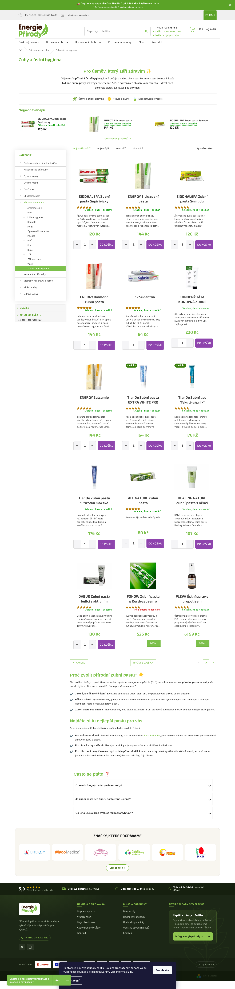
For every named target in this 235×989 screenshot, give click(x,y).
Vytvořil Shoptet (210, 975)
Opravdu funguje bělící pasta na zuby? (98, 785)
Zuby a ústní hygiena (38, 268)
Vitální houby (30, 287)
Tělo (29, 254)
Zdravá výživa (31, 294)
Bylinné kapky (31, 176)
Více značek (116, 868)
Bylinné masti (31, 183)
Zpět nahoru (208, 964)
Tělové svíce (34, 259)
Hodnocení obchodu (134, 917)
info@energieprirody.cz (167, 35)
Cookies (127, 933)
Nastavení (72, 981)
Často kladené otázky (89, 928)
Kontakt (81, 933)
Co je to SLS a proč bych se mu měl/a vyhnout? (104, 812)
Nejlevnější (103, 148)
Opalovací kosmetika (38, 231)
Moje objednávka (86, 922)
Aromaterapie (34, 208)
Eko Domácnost (32, 196)
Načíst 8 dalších (143, 662)
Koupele (31, 222)
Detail (154, 643)
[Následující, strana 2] (206, 663)
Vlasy (30, 264)
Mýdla (30, 227)
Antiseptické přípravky (36, 170)
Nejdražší (121, 148)
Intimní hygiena (35, 217)
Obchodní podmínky (134, 922)
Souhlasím (162, 970)
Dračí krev (29, 189)
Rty (29, 245)
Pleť (29, 240)
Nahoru (80, 662)
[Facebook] (22, 947)
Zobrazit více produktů (115, 138)
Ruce (30, 250)
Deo (29, 212)
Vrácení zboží (84, 917)
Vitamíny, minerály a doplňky (38, 281)
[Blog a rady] (30, 947)
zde (130, 972)
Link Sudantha (152, 735)
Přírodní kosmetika (34, 202)
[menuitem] (28, 43)
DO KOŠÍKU (106, 244)
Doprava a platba (86, 911)
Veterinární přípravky (35, 274)
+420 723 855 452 (167, 28)
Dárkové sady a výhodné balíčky (40, 163)
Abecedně (138, 148)
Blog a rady (129, 911)
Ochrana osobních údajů (136, 928)
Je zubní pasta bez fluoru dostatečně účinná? (103, 798)
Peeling (31, 236)
